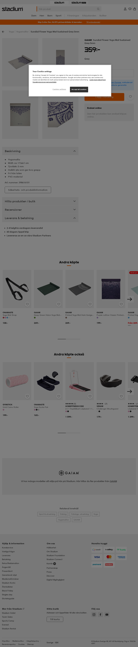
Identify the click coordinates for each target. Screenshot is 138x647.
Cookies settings (59, 89)
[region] (70, 81)
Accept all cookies (79, 89)
